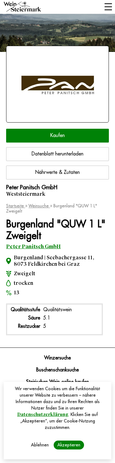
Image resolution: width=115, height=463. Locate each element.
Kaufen (57, 135)
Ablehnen (40, 445)
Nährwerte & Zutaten (57, 172)
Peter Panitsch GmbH (33, 246)
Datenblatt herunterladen (57, 153)
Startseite (15, 206)
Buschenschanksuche (57, 369)
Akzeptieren (68, 445)
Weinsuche (39, 206)
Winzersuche (57, 357)
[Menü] (108, 7)
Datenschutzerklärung (42, 414)
